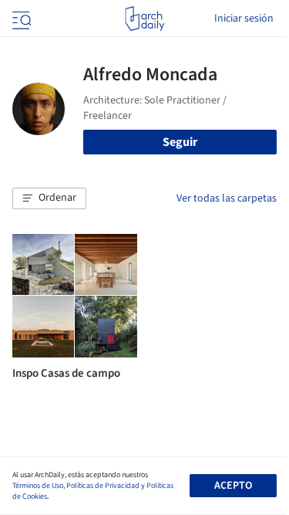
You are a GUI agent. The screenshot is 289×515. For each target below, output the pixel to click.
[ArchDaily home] (144, 18)
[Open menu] (20, 18)
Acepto (233, 485)
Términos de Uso (37, 485)
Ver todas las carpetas (226, 198)
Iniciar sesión (244, 18)
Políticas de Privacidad (102, 485)
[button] (49, 198)
